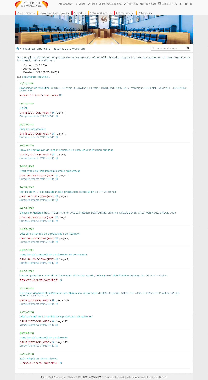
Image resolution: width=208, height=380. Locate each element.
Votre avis (144, 13)
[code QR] (60, 95)
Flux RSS (132, 3)
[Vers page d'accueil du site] (31, 4)
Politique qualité (111, 3)
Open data (149, 3)
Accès (81, 3)
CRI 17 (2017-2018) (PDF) (35, 300)
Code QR (167, 3)
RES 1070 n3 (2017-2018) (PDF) (39, 363)
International (124, 13)
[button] (188, 48)
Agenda (79, 13)
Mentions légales (110, 377)
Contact (67, 3)
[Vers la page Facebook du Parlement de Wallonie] (180, 4)
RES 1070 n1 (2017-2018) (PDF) (39, 95)
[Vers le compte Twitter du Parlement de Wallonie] (176, 4)
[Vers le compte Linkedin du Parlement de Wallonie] (191, 4)
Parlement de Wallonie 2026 (67, 377)
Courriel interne (159, 377)
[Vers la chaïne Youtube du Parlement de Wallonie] (186, 4)
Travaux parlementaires (53, 13)
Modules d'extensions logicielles (135, 377)
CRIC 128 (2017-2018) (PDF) (37, 175)
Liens (93, 3)
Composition (25, 13)
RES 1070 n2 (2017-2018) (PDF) (39, 280)
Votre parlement (100, 13)
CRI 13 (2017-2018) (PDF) (35, 112)
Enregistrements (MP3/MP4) (37, 116)
